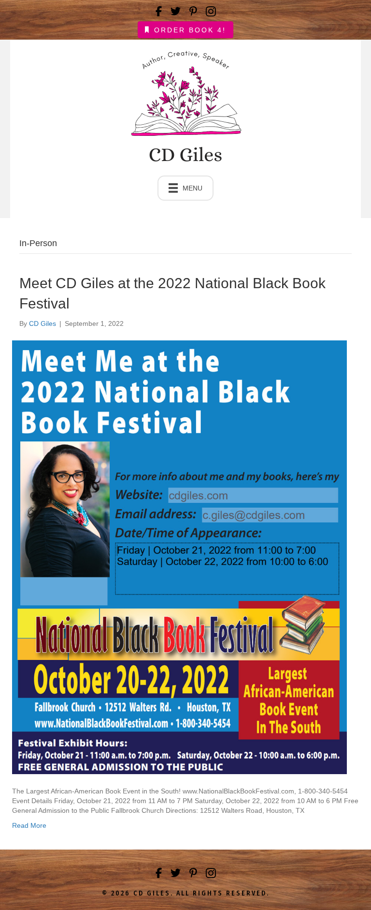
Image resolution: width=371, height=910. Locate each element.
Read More (29, 825)
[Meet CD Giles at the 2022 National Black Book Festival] (179, 556)
